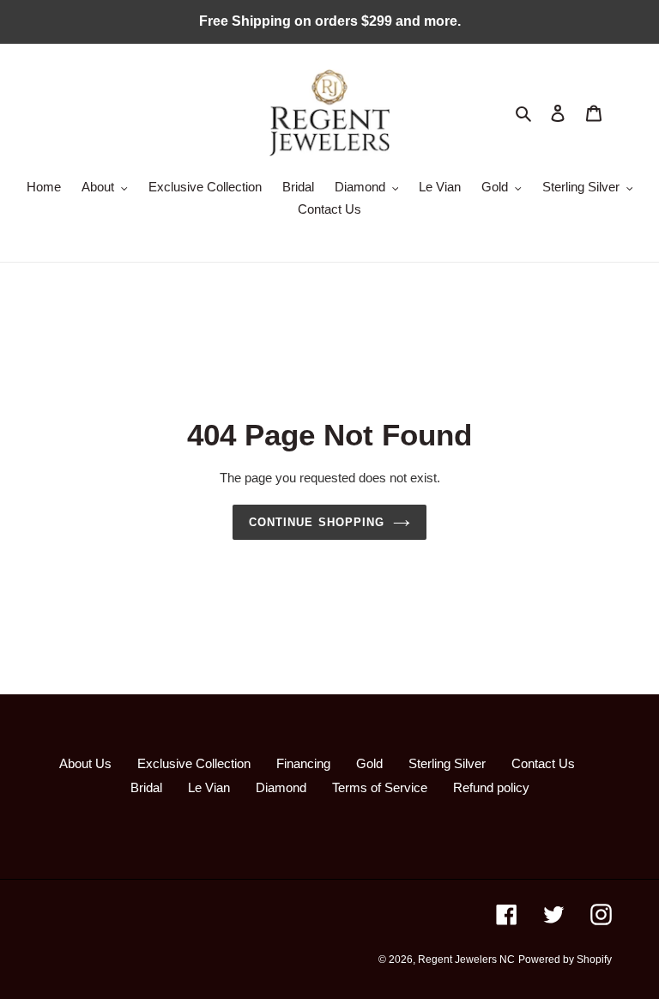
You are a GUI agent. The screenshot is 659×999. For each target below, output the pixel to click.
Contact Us (543, 763)
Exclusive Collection (194, 763)
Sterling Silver (447, 763)
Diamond (281, 787)
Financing (303, 763)
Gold (369, 763)
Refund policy (491, 787)
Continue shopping (316, 522)
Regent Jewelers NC (466, 960)
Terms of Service (379, 787)
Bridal (146, 787)
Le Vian (209, 787)
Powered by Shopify (565, 960)
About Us (85, 763)
